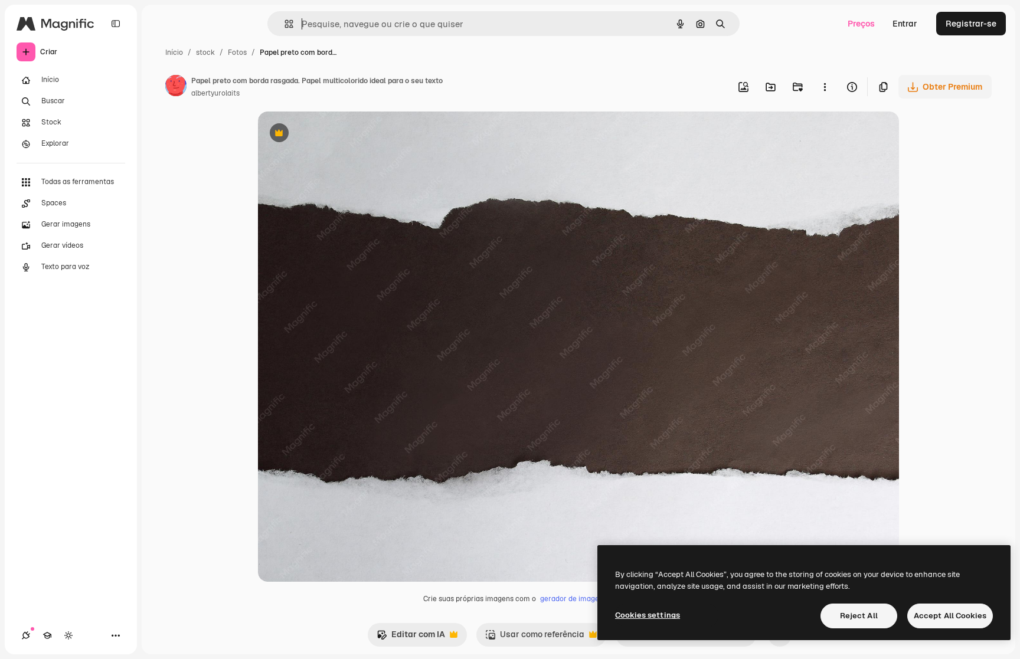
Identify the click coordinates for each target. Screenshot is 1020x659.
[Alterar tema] (68, 635)
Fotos (237, 52)
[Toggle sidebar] (115, 23)
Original (333, 134)
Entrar (904, 23)
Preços (861, 23)
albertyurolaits (215, 93)
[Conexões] (26, 635)
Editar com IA (411, 637)
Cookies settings (647, 615)
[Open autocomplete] (284, 23)
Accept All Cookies (950, 616)
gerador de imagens (573, 599)
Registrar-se (971, 23)
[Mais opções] (824, 87)
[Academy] (47, 635)
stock (205, 52)
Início (174, 52)
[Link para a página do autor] (176, 87)
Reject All (859, 616)
